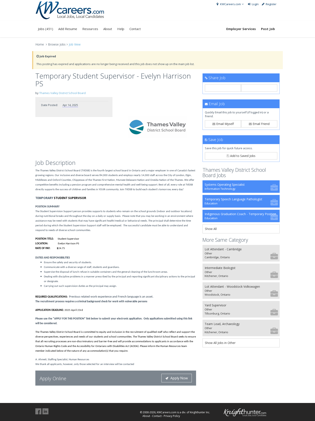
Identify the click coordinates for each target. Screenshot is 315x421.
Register (270, 4)
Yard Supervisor (217, 309)
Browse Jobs (57, 44)
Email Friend (261, 124)
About (107, 29)
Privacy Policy (172, 416)
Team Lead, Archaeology (222, 328)
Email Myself (224, 124)
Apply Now (179, 378)
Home (39, 44)
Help (120, 29)
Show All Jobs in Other (220, 343)
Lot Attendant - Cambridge (223, 253)
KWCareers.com (230, 4)
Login (255, 4)
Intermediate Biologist (220, 272)
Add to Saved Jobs (242, 156)
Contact (135, 29)
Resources (90, 29)
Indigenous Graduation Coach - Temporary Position (240, 216)
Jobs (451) (45, 29)
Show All (211, 229)
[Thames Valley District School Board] (157, 127)
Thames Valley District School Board (62, 93)
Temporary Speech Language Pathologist (233, 201)
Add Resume (67, 29)
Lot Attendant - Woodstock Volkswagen (232, 290)
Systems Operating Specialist (225, 186)
